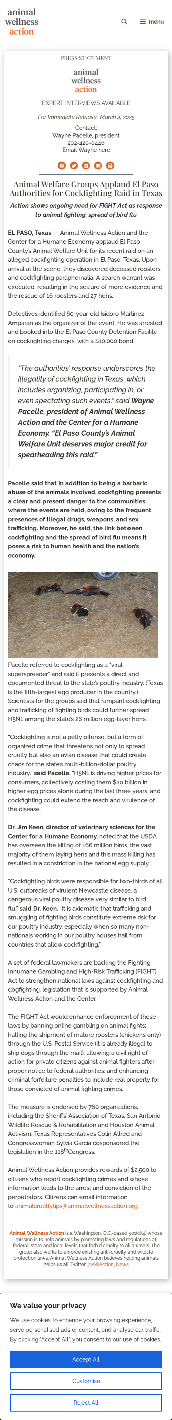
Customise (86, 1381)
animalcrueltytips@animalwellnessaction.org (76, 1206)
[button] (62, 166)
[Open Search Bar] (124, 21)
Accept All (86, 1359)
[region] (86, 1356)
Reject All (86, 1403)
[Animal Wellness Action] (21, 21)
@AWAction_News (108, 1264)
